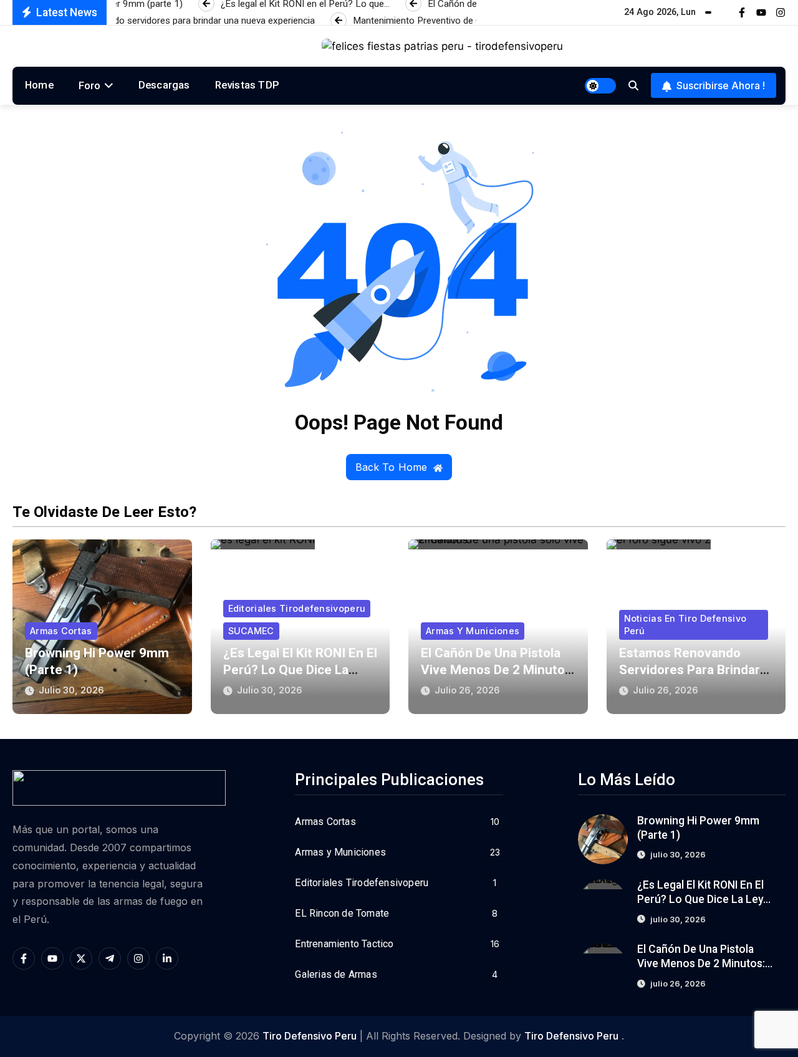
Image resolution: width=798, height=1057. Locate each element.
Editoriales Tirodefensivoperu (297, 608)
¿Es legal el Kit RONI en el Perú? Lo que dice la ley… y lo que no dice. (300, 669)
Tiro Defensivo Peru (309, 1036)
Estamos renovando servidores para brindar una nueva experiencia (689, 669)
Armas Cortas (61, 630)
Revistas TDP (247, 85)
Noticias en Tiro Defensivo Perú (685, 624)
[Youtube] (761, 12)
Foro (90, 85)
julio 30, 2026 (71, 690)
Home (39, 85)
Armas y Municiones (472, 630)
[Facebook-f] (742, 12)
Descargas (164, 85)
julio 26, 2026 (467, 690)
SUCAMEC (251, 630)
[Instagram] (781, 12)
